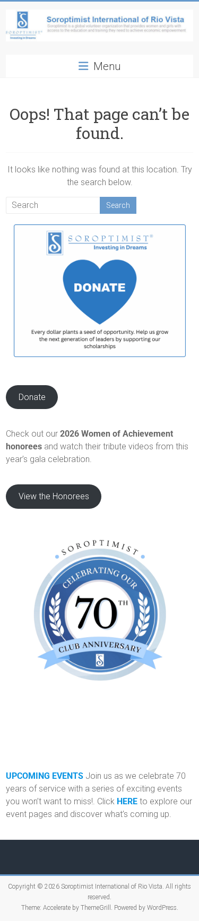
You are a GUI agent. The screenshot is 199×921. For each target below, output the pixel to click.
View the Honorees (54, 496)
